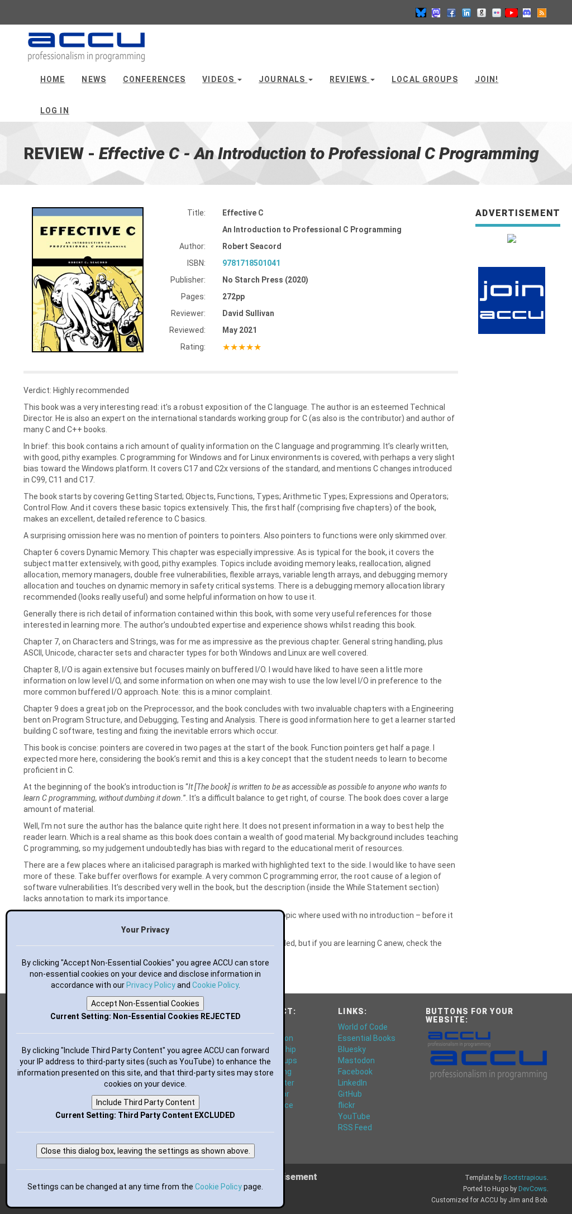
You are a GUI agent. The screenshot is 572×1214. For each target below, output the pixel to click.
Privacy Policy (150, 985)
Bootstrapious (525, 1178)
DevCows (532, 1189)
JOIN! (487, 79)
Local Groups (424, 79)
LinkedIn (352, 1082)
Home (52, 79)
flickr (346, 1105)
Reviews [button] (349, 79)
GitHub (350, 1093)
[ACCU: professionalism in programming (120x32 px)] (459, 1038)
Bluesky (352, 1049)
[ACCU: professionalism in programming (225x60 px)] (488, 1063)
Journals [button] (283, 79)
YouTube (354, 1116)
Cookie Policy (215, 985)
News (94, 79)
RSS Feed (355, 1127)
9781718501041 (251, 263)
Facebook (355, 1071)
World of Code (363, 1026)
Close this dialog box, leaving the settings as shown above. (145, 1150)
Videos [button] (219, 79)
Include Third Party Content (145, 1102)
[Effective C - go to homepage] (86, 42)
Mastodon (356, 1060)
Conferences (154, 79)
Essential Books (366, 1038)
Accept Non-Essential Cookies (145, 1003)
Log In (54, 110)
